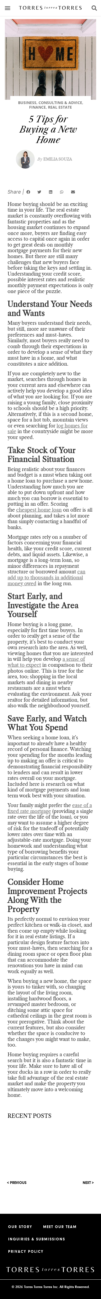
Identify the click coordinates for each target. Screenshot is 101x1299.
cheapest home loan (39, 510)
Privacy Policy (26, 1252)
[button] (7, 8)
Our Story (20, 1227)
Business (27, 102)
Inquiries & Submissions (36, 1239)
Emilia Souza (54, 159)
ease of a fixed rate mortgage (50, 808)
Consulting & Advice (60, 102)
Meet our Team (60, 1227)
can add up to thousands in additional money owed (46, 577)
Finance (37, 107)
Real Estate (60, 107)
